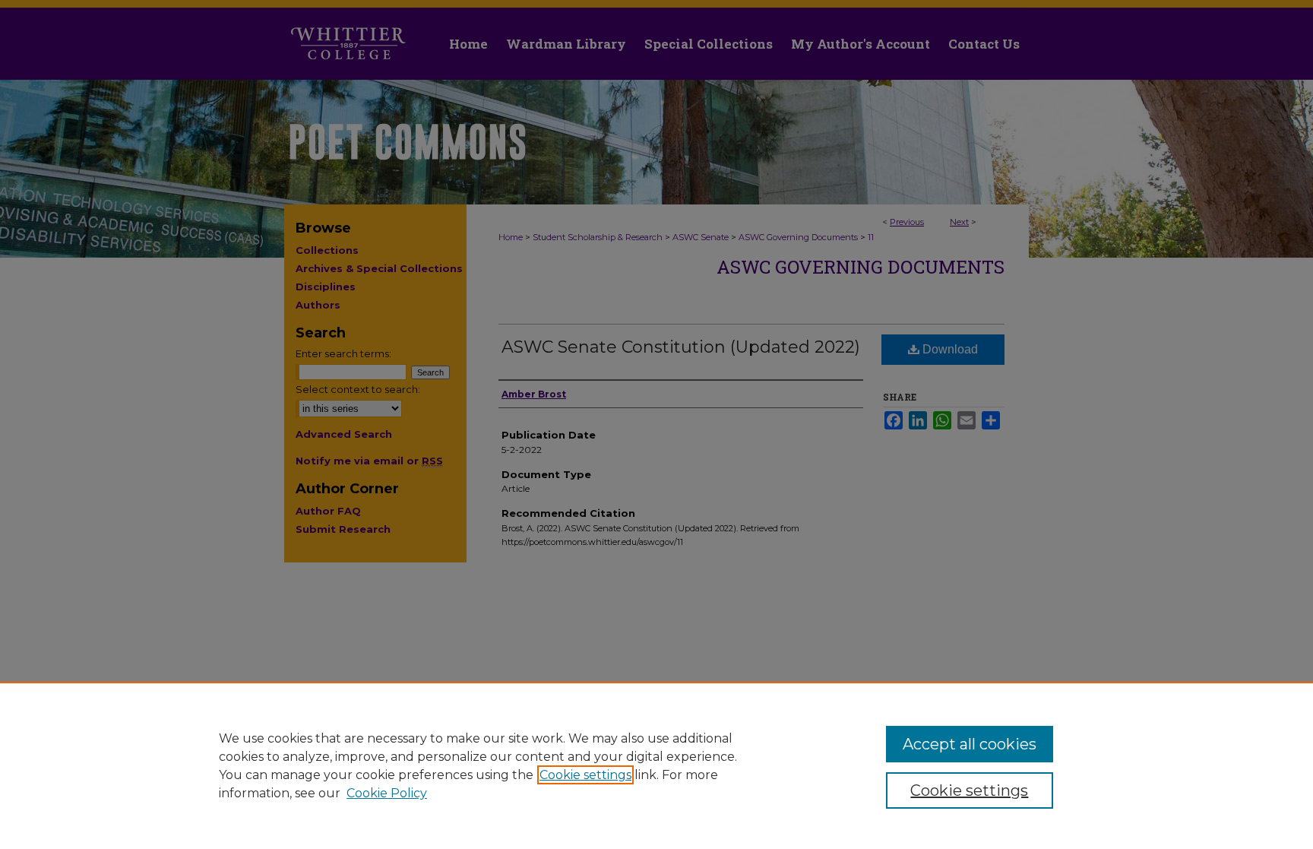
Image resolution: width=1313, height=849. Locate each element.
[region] (656, 765)
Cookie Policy (386, 793)
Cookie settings (585, 775)
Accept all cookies (969, 744)
